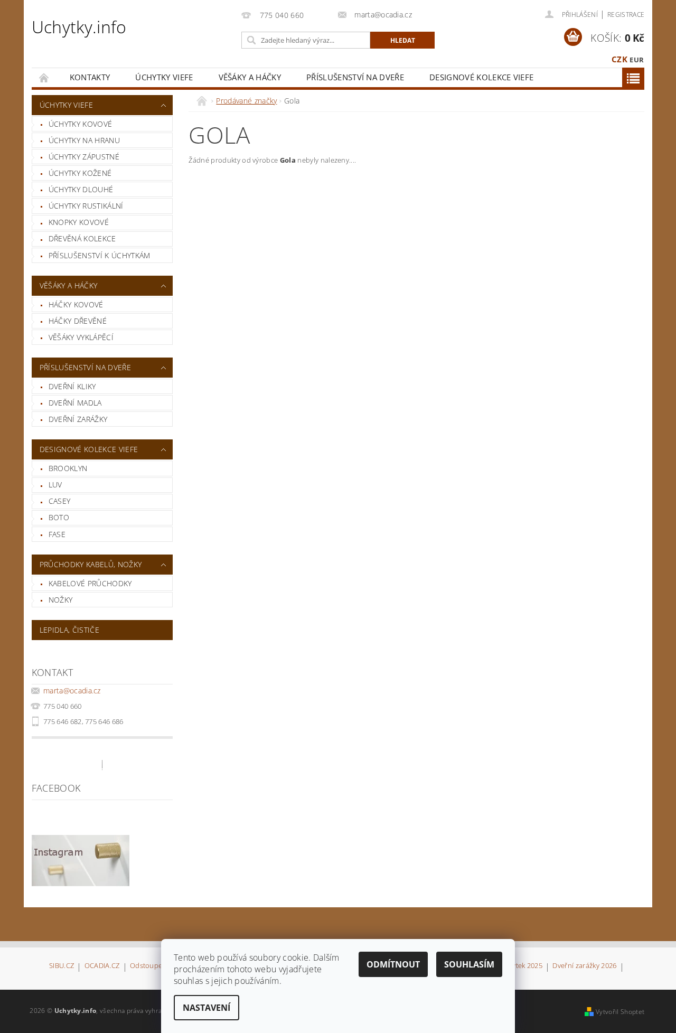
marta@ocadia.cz (72, 690)
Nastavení (206, 1007)
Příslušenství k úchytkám (100, 255)
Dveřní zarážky (78, 419)
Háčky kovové (76, 304)
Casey (60, 501)
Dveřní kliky (72, 386)
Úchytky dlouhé (81, 189)
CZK (619, 59)
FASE (57, 534)
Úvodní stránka (44, 77)
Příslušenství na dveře (355, 77)
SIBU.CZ (61, 966)
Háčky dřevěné (78, 321)
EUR (637, 59)
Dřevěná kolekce (82, 238)
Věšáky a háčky (250, 77)
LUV (55, 485)
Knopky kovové (79, 222)
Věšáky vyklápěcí (81, 337)
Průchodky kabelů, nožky (91, 564)
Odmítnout (393, 964)
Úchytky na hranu (84, 140)
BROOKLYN (68, 468)
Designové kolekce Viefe (481, 77)
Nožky (61, 600)
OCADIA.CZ (102, 966)
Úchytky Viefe (164, 77)
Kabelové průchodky (90, 583)
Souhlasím (469, 964)
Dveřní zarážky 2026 (584, 966)
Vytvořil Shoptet (620, 1011)
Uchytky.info (79, 26)
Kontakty (90, 77)
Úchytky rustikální (86, 206)
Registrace (625, 14)
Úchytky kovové (80, 124)
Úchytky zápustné (84, 157)
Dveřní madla (75, 403)
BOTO (59, 517)
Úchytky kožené (80, 173)
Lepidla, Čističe (69, 630)
